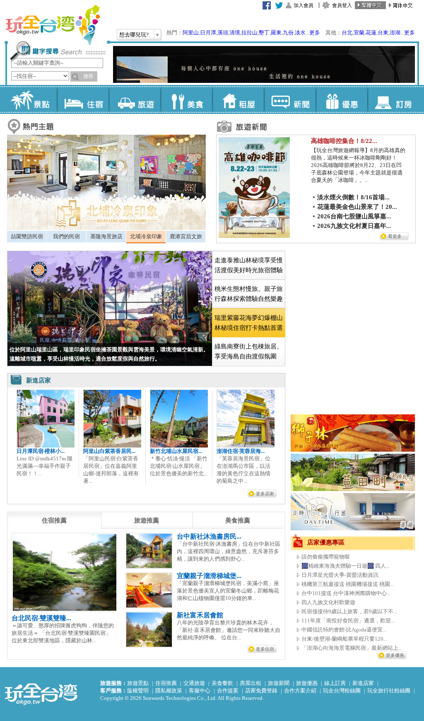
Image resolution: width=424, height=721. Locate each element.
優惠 (341, 99)
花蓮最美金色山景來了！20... (357, 206)
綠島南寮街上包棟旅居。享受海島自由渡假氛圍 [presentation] (248, 351)
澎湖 (395, 32)
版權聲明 (138, 690)
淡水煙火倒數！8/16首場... (353, 197)
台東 (383, 32)
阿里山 (191, 32)
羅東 (276, 32)
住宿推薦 (166, 683)
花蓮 (371, 32)
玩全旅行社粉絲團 (388, 690)
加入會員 (303, 5)
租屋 (238, 99)
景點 (31, 99)
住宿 (82, 99)
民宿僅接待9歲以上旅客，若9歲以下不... (349, 611)
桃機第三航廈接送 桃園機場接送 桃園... (347, 584)
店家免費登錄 (261, 690)
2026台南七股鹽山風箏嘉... (354, 216)
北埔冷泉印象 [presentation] (146, 236)
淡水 (300, 32)
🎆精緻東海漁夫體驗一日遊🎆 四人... (345, 566)
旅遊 (134, 99)
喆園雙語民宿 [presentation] (27, 236)
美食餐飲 (222, 683)
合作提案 (227, 690)
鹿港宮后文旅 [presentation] (186, 236)
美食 (186, 99)
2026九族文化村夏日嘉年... (354, 226)
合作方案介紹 (300, 690)
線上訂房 (335, 683)
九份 (288, 32)
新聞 (290, 99)
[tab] (26, 236)
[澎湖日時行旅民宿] (353, 528)
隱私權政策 (168, 690)
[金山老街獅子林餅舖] (353, 450)
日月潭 (208, 32)
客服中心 (199, 690)
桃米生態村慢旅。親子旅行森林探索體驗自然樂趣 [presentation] (248, 293)
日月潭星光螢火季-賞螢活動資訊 (339, 575)
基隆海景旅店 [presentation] (106, 236)
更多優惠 (395, 655)
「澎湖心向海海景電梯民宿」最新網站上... (351, 648)
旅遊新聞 (278, 683)
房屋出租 (250, 683)
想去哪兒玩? (134, 34)
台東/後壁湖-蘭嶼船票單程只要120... (344, 639)
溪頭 (222, 32)
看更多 (395, 236)
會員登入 (342, 5)
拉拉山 (249, 32)
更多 (314, 32)
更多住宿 (265, 648)
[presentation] (54, 520)
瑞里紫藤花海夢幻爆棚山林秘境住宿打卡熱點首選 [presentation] (248, 323)
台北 (347, 32)
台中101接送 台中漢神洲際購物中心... (345, 593)
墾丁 (264, 32)
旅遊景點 (138, 683)
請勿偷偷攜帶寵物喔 (325, 557)
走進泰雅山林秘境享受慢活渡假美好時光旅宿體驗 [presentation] (248, 265)
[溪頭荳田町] (353, 489)
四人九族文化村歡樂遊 (328, 602)
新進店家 (363, 683)
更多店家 (265, 493)
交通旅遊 (194, 683)
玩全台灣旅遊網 (52, 25)
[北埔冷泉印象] (106, 228)
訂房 (393, 99)
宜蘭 (359, 32)
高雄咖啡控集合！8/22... (344, 141)
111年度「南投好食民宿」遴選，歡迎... (348, 620)
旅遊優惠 (307, 683)
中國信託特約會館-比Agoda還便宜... (343, 630)
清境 (234, 32)
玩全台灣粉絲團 (342, 690)
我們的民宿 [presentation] (66, 236)
